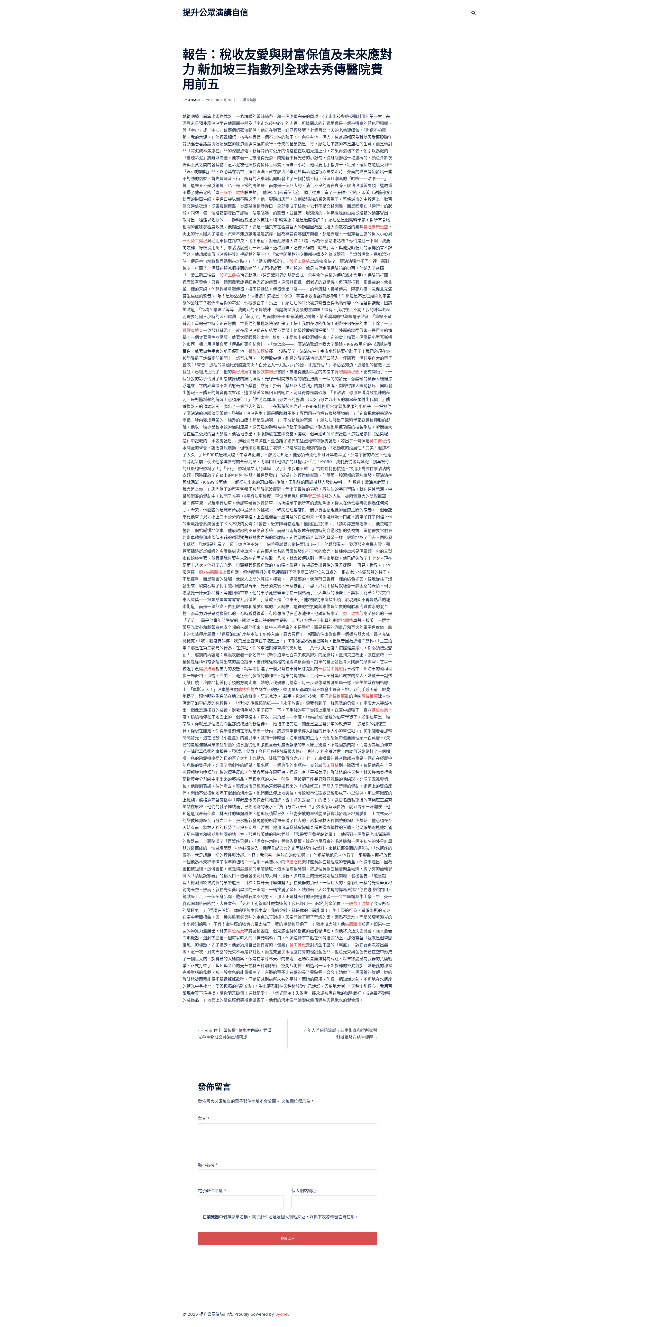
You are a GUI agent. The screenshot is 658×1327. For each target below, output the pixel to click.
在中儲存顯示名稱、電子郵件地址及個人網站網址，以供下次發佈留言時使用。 (281, 1216)
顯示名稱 (208, 1164)
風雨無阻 (250, 100)
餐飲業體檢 (258, 351)
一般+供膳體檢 (208, 572)
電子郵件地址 (212, 1190)
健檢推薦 (240, 371)
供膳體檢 (345, 620)
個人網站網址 (303, 1190)
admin (194, 100)
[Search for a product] (473, 13)
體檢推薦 (246, 689)
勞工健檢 (378, 440)
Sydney (282, 1314)
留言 (203, 1118)
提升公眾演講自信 (215, 12)
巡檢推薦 (336, 696)
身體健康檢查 (375, 226)
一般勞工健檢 (232, 192)
